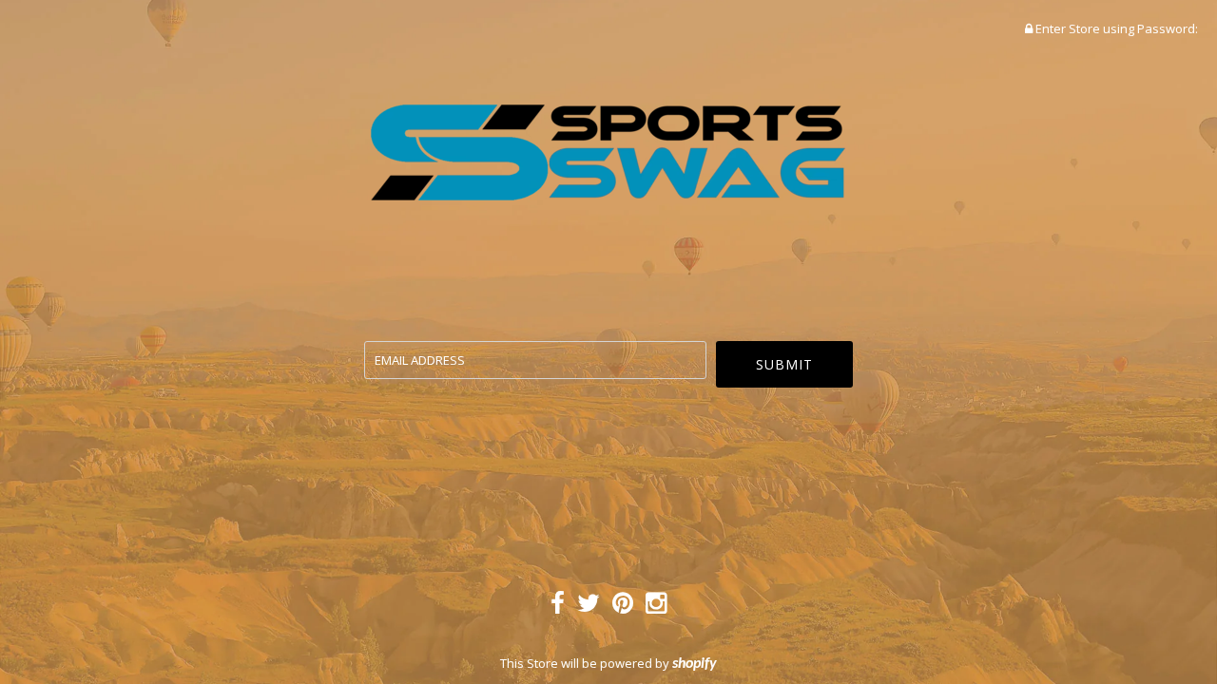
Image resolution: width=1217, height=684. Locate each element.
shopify (694, 664)
